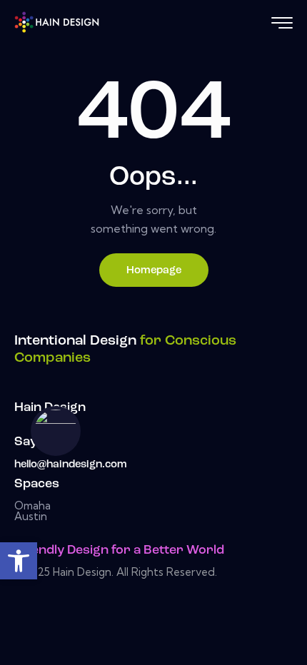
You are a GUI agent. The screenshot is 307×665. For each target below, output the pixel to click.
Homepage (153, 270)
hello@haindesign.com (70, 465)
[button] (18, 560)
